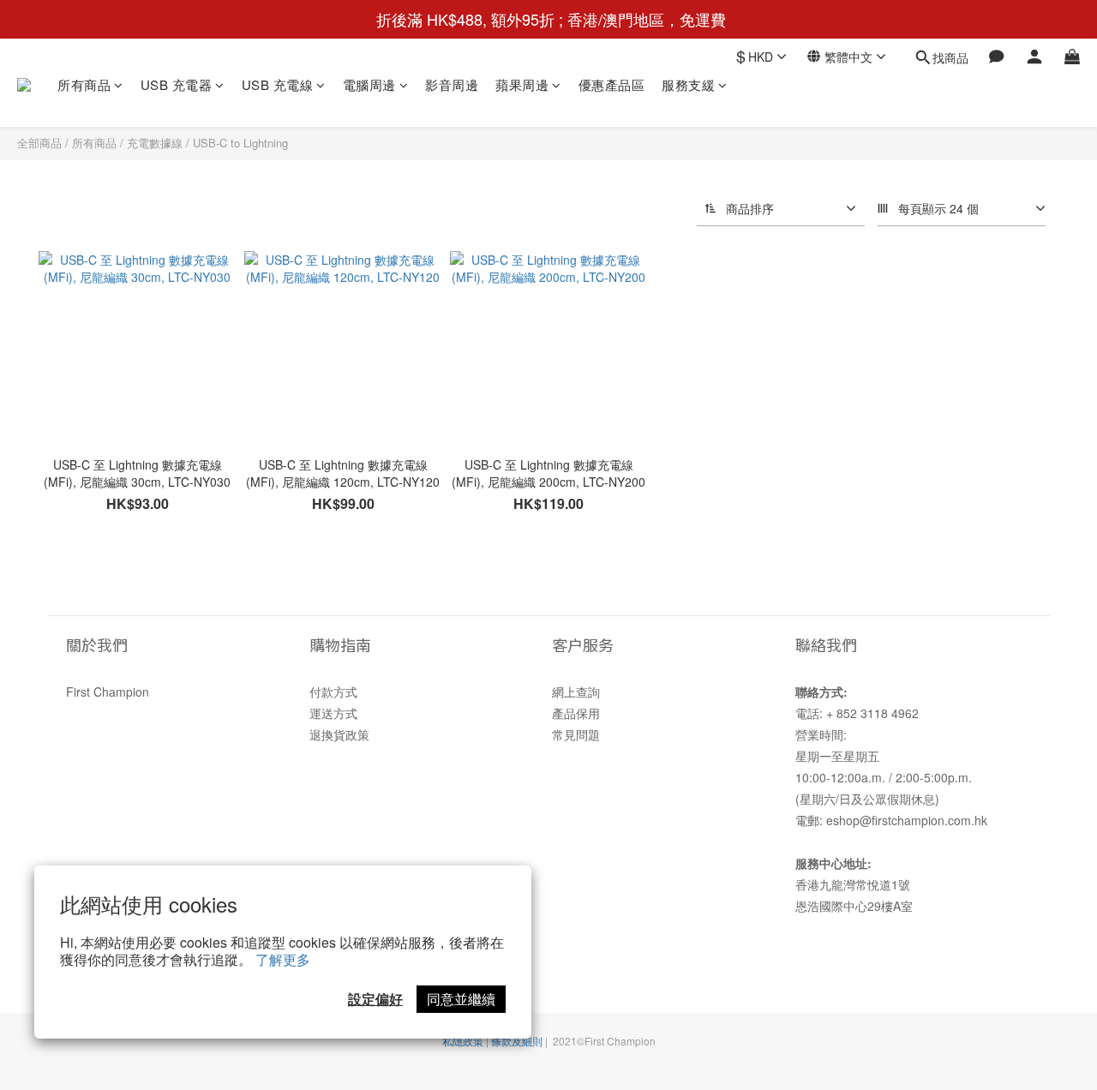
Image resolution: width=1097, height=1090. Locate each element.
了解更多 (282, 959)
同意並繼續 (461, 999)
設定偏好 (375, 999)
